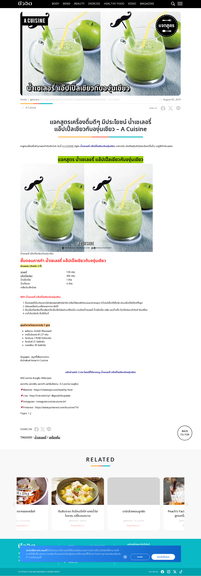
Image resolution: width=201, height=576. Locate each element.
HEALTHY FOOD (114, 4)
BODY (55, 4)
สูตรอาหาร (34, 99)
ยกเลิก (140, 557)
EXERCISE (94, 4)
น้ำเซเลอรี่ (40, 437)
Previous (14, 504)
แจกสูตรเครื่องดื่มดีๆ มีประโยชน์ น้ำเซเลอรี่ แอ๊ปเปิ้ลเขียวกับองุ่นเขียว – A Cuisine (81, 99)
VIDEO (132, 4)
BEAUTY (79, 4)
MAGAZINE (147, 4)
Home (23, 99)
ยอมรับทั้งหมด (163, 557)
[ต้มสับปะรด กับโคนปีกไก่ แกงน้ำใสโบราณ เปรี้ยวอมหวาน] (44, 503)
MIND (66, 4)
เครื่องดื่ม (54, 437)
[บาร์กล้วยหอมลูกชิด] (100, 503)
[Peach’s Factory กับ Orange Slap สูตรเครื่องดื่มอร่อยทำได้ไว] (156, 503)
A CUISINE (68, 146)
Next (187, 504)
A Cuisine (31, 107)
